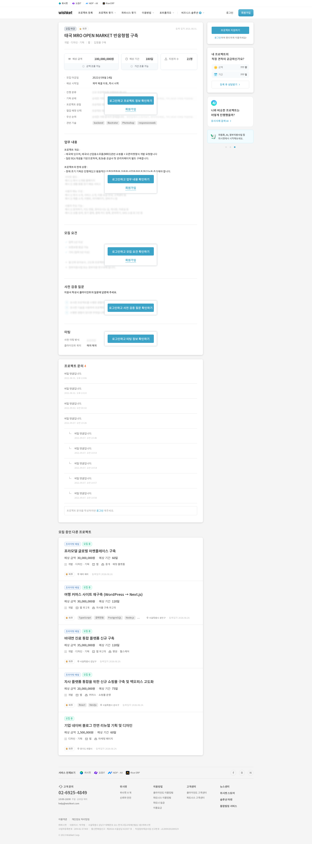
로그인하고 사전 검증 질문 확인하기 (131, 308)
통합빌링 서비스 (228, 806)
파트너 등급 (159, 802)
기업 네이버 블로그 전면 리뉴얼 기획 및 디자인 (98, 725)
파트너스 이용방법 (162, 797)
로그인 (99, 510)
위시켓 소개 (125, 792)
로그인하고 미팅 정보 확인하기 (131, 339)
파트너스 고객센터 (196, 797)
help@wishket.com (68, 803)
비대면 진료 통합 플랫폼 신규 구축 (89, 638)
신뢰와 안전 (125, 797)
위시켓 (87, 772)
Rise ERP (135, 772)
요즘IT (102, 772)
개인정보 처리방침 (81, 819)
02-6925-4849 (72, 793)
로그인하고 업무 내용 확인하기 (131, 179)
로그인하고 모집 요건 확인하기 (131, 251)
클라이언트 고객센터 (197, 792)
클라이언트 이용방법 (163, 792)
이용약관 (62, 819)
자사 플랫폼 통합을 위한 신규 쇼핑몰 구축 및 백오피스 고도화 (109, 681)
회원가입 (130, 109)
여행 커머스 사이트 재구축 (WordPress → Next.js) (103, 594)
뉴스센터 (224, 786)
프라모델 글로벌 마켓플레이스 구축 (90, 551)
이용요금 (157, 807)
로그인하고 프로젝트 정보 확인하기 (130, 100)
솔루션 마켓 (226, 799)
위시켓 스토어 (227, 793)
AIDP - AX (118, 772)
